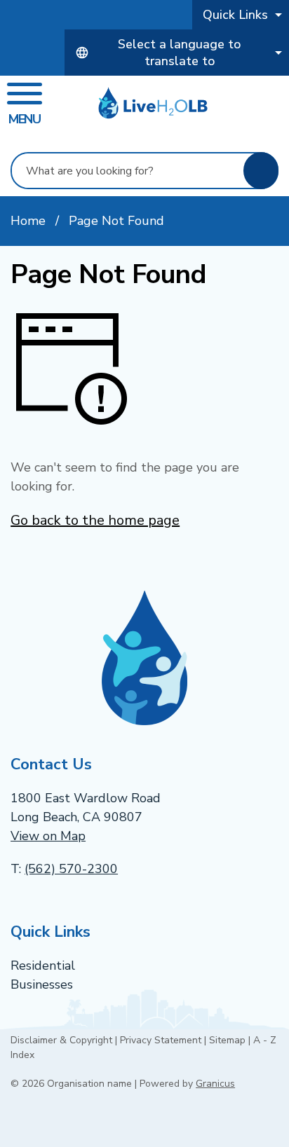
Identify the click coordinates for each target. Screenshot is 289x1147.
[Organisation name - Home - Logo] (153, 103)
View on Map (48, 835)
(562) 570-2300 (71, 868)
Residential (43, 965)
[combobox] (177, 52)
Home (28, 220)
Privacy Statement (160, 1040)
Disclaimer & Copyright (61, 1040)
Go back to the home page (95, 520)
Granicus (215, 1083)
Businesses (42, 984)
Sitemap (227, 1040)
